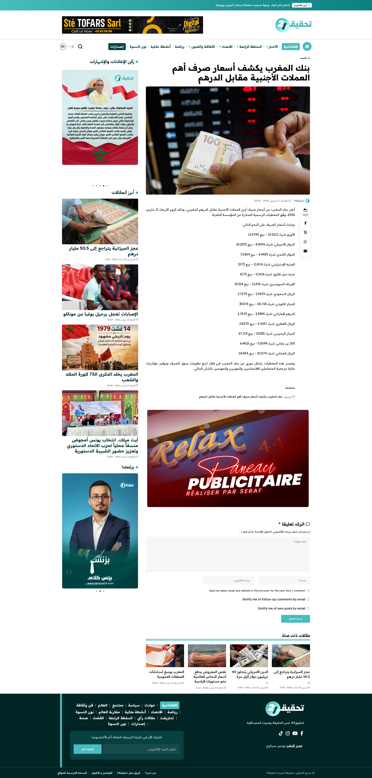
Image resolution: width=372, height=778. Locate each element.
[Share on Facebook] (305, 223)
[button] (64, 5)
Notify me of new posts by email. (281, 608)
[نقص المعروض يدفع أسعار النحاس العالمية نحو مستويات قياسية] (207, 655)
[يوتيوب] (295, 733)
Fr (63, 46)
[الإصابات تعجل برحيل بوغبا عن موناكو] (100, 287)
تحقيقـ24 (299, 200)
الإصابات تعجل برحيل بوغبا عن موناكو (100, 314)
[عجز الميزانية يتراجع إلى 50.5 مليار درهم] (291, 655)
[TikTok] (281, 733)
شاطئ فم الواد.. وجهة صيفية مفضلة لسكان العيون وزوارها (253, 5)
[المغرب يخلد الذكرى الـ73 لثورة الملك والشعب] (100, 347)
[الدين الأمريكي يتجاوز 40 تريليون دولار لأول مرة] (249, 655)
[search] (80, 46)
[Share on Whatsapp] (305, 241)
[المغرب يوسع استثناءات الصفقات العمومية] (165, 655)
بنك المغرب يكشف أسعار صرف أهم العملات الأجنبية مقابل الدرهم (240, 396)
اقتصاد (303, 58)
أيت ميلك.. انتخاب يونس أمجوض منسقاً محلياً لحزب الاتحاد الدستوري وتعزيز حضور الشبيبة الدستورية (102, 445)
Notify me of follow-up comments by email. (273, 599)
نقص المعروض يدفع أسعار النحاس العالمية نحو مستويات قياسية (209, 676)
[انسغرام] (288, 733)
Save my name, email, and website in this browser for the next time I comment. (257, 590)
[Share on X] (305, 232)
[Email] (305, 251)
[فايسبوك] (301, 733)
